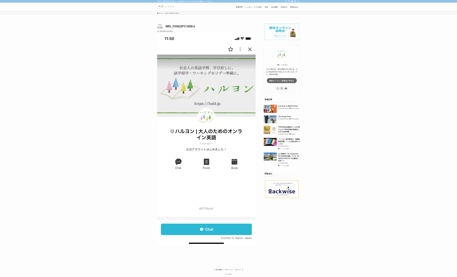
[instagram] (289, 1)
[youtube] (292, 1)
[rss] (295, 1)
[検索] (298, 1)
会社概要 (219, 269)
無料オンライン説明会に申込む (281, 80)
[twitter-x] (286, 1)
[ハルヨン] (165, 7)
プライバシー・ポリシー (232, 269)
